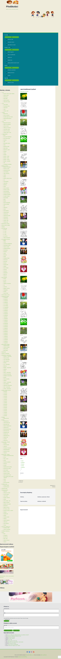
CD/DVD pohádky (7, 347)
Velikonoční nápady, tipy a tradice (14, 645)
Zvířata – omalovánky (7, 388)
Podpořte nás (10, 60)
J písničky (5, 399)
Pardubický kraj (6, 432)
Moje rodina (6, 148)
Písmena (5, 151)
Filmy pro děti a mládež (6, 225)
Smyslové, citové (6, 451)
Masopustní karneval (7, 122)
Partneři (9, 75)
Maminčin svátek (6, 146)
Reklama (6, 65)
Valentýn (5, 380)
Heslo (4, 612)
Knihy (4, 144)
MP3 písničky (6, 348)
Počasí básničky (6, 191)
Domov (5, 457)
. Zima (3, 121)
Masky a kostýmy (7, 502)
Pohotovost (6, 259)
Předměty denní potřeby (8, 466)
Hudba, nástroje (6, 357)
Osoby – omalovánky (7, 372)
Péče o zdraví (6, 458)
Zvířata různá (6, 218)
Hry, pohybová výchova (6, 239)
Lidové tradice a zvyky (6, 294)
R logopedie (6, 331)
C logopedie (6, 300)
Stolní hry (5, 274)
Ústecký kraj (6, 437)
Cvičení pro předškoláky (8, 243)
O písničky (5, 407)
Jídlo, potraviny (6, 361)
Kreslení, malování (7, 497)
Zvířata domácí (6, 212)
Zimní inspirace (6, 523)
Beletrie (5, 281)
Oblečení (5, 369)
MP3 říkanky (6, 350)
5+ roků (5, 234)
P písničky (5, 409)
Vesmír (5, 479)
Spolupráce (5, 272)
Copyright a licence (11, 42)
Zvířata (5, 525)
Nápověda (6, 78)
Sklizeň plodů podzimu (7, 118)
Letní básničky (6, 181)
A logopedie (6, 297)
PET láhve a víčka (7, 508)
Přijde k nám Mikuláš (7, 124)
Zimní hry (5, 275)
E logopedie (6, 310)
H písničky (5, 397)
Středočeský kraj (6, 435)
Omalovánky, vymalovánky (6, 355)
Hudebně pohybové (7, 248)
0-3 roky (5, 229)
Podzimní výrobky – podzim (8, 510)
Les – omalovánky (7, 364)
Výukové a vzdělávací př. (6, 526)
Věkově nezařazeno (7, 237)
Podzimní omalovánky (7, 374)
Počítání (5, 154)
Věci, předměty (6, 383)
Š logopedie (6, 333)
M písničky (5, 404)
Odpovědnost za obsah (11, 44)
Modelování (6, 505)
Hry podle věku (4, 228)
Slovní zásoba (6, 267)
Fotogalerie (5, 535)
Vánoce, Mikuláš (6, 204)
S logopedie (6, 334)
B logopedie (6, 299)
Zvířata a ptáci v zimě (7, 132)
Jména (5, 175)
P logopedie (6, 328)
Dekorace (5, 491)
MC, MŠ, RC (6, 536)
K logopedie (6, 320)
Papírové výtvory (6, 507)
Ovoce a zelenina (6, 115)
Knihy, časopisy (4, 277)
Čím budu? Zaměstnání (7, 136)
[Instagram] (31, 652)
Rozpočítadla (6, 197)
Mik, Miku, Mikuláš (12, 637)
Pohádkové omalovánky (8, 375)
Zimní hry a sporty (7, 130)
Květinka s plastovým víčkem (44, 496)
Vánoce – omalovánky (7, 382)
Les (4, 179)
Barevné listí (6, 113)
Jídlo (4, 141)
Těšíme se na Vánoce (7, 127)
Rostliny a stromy (6, 471)
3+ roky (5, 231)
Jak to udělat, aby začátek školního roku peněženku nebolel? (18, 634)
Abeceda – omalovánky (7, 356)
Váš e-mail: (5, 625)
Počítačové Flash (6, 258)
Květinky (5, 362)
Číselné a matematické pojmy (9, 455)
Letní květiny (6, 104)
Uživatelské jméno (6, 608)
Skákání (5, 266)
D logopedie (6, 308)
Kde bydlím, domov (7, 143)
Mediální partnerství (11, 72)
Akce (4, 533)
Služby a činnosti (6, 540)
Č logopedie (6, 302)
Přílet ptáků (5, 98)
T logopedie (6, 336)
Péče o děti (5, 538)
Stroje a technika (6, 378)
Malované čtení (6, 418)
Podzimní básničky (7, 192)
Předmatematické (7, 449)
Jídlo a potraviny (6, 173)
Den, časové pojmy (7, 138)
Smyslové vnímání (7, 473)
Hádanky (3, 226)
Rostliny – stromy (6, 159)
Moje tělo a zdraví (7, 149)
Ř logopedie (6, 329)
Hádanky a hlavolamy (7, 283)
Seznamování (6, 264)
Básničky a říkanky (5, 165)
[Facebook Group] (29, 652)
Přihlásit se (6, 620)
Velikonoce (5, 207)
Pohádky (3, 417)
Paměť (5, 256)
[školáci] (6, 561)
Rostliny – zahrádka (7, 161)
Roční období (6, 470)
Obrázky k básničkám (5, 353)
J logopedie (6, 318)
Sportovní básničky (7, 202)
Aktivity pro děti (10, 39)
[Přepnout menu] (12, 37)
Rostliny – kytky (6, 157)
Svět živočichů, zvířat (7, 474)
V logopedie (6, 339)
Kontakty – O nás (7, 47)
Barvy (4, 135)
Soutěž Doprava (6, 486)
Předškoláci (12, 6)
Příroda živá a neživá (7, 468)
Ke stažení (6, 34)
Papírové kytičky (23, 501)
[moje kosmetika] (6, 583)
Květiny (5, 499)
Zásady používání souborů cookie (13, 62)
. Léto (3, 103)
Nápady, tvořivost (7, 288)
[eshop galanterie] (6, 573)
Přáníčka (5, 512)
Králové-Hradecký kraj (7, 425)
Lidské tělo (5, 183)
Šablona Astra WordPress (22, 656)
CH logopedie (6, 307)
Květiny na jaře (6, 95)
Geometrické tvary (7, 170)
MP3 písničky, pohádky (6, 344)
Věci (4, 162)
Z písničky (5, 415)
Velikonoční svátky (7, 101)
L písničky (5, 402)
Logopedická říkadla (5, 296)
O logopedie (6, 326)
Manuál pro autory (11, 82)
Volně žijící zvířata (7, 129)
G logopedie (6, 313)
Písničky (5, 291)
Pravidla (5, 465)
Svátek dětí (5, 107)
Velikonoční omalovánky (8, 385)
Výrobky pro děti (6, 527)
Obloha (5, 370)
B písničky (5, 391)
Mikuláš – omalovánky (7, 367)
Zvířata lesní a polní (7, 215)
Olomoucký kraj (6, 430)
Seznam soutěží (6, 485)
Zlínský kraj (5, 440)
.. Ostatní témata (4, 134)
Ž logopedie (6, 341)
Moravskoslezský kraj (7, 429)
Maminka (5, 184)
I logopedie (5, 316)
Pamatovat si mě (7, 619)
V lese (5, 120)
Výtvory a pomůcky (7, 529)
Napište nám (10, 57)
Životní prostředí (6, 482)
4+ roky (5, 232)
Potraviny (5, 463)
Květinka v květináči (42, 501)
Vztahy (5, 480)
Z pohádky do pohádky (7, 164)
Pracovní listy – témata (6, 454)
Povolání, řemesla (7, 196)
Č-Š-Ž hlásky (6, 305)
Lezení (5, 253)
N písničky (5, 405)
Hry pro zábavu (6, 494)
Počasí (5, 460)
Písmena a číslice (6, 189)
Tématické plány (4, 488)
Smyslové (5, 271)
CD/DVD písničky (6, 345)
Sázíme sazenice (6, 100)
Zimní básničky (6, 210)
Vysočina (5, 438)
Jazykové (5, 446)
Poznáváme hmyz (7, 106)
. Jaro (3, 92)
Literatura (5, 286)
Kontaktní (5, 251)
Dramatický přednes (12, 643)
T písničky (5, 412)
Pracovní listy (6, 293)
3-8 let (5, 278)
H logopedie (6, 315)
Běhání (5, 240)
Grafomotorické (6, 444)
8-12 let (5, 280)
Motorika (5, 254)
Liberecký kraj (6, 427)
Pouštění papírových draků (8, 116)
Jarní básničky (6, 171)
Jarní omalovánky (7, 359)
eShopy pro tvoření (7, 492)
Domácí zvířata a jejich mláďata (9, 93)
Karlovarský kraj (6, 424)
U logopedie (6, 337)
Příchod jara (6, 96)
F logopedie (6, 312)
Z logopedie (6, 342)
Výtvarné (5, 452)
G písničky (5, 396)
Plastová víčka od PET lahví (12, 640)
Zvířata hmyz (6, 213)
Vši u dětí (10, 639)
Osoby (5, 186)
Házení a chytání (6, 246)
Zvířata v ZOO (6, 110)
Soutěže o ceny (4, 484)
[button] (8, 35)
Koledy (5, 176)
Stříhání (5, 515)
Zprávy (3, 532)
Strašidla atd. (6, 513)
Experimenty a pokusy (5, 223)
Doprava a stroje (6, 168)
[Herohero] (33, 652)
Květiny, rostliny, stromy (8, 178)
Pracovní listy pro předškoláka (13, 644)
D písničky (5, 394)
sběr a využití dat (43, 654)
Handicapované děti (7, 245)
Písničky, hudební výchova (6, 390)
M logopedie (6, 323)
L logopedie (6, 321)
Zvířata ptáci (6, 217)
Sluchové (5, 269)
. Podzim (3, 112)
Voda (4, 109)
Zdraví (5, 209)
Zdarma (5, 541)
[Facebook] (27, 652)
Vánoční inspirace (7, 520)
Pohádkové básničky (7, 194)
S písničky (5, 410)
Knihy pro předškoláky (11, 54)
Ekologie (5, 443)
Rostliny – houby (6, 156)
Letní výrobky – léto (7, 500)
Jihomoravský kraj (7, 422)
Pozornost (5, 261)
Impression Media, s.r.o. (30, 654)
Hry (4, 285)
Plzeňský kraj (6, 433)
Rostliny (5, 377)
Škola (4, 199)
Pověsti (3, 419)
